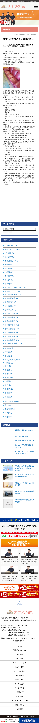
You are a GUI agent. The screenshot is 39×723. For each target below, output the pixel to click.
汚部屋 (7, 352)
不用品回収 (6, 30)
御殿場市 (8, 276)
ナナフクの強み (19, 671)
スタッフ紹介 (19, 680)
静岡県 (7, 413)
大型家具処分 (11, 45)
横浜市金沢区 (10, 333)
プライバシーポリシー (19, 700)
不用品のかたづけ (19, 650)
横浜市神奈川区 (11, 325)
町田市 (7, 356)
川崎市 (7, 363)
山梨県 (7, 268)
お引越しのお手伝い (12, 343)
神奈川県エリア (11, 360)
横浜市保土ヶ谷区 (12, 294)
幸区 (6, 385)
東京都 (7, 284)
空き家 (7, 405)
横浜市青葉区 (10, 336)
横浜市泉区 (9, 310)
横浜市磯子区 (10, 321)
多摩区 (7, 374)
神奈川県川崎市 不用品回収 (16, 46)
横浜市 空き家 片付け (14, 287)
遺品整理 (8, 409)
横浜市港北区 (10, 313)
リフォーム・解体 (19, 663)
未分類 (7, 280)
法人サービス (19, 667)
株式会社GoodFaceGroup (17, 630)
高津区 (7, 389)
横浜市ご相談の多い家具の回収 (18, 39)
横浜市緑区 (9, 348)
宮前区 (7, 377)
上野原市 (8, 257)
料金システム (19, 688)
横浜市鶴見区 (10, 340)
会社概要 (19, 709)
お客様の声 (9, 245)
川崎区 (7, 272)
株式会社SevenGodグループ (18, 635)
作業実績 (19, 696)
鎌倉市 (7, 397)
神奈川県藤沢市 (11, 401)
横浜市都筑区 (10, 329)
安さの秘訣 (19, 675)
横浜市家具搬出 (20, 45)
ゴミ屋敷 (8, 253)
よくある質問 (19, 684)
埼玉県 (7, 265)
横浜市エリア (10, 291)
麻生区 (7, 393)
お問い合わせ (19, 705)
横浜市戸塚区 (10, 298)
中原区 (7, 370)
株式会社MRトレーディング (18, 632)
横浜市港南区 (10, 317)
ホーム (19, 646)
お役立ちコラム (11, 249)
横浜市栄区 (9, 306)
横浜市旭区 (9, 302)
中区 (6, 366)
